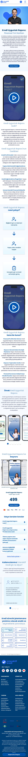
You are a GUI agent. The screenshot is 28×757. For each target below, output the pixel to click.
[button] (8, 443)
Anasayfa (3, 654)
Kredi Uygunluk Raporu (13, 654)
